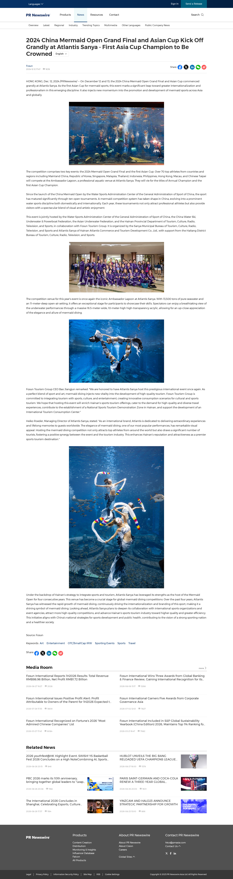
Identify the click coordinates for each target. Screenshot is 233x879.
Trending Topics (91, 25)
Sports (121, 643)
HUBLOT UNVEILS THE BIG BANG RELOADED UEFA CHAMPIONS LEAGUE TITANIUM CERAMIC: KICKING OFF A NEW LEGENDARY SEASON (149, 757)
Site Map (88, 874)
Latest (46, 25)
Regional (59, 25)
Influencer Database (83, 853)
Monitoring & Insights (84, 849)
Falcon (76, 856)
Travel (132, 643)
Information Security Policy (66, 874)
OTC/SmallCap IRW (80, 643)
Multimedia (110, 25)
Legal (28, 874)
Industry (73, 25)
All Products (79, 860)
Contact (114, 14)
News (80, 14)
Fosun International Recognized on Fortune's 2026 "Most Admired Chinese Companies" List (65, 722)
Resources (96, 14)
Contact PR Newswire (182, 835)
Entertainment (56, 643)
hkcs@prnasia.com (175, 842)
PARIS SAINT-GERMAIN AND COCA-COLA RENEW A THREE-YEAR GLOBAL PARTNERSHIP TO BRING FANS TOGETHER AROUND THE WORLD (149, 780)
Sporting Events (104, 643)
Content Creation (82, 842)
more (201, 668)
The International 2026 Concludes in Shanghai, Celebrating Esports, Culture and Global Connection (53, 802)
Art (42, 643)
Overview (33, 25)
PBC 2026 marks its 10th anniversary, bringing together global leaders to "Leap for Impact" (54, 780)
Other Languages (131, 25)
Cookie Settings (112, 874)
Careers (123, 849)
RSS (98, 874)
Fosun (29, 66)
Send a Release (194, 3)
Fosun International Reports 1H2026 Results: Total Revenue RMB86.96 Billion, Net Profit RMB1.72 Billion (67, 677)
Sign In (174, 3)
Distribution (79, 846)
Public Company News (157, 25)
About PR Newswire (134, 835)
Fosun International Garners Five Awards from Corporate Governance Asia (159, 700)
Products (65, 14)
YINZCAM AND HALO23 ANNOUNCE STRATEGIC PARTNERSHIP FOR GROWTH (149, 802)
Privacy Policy (42, 874)
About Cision (126, 846)
